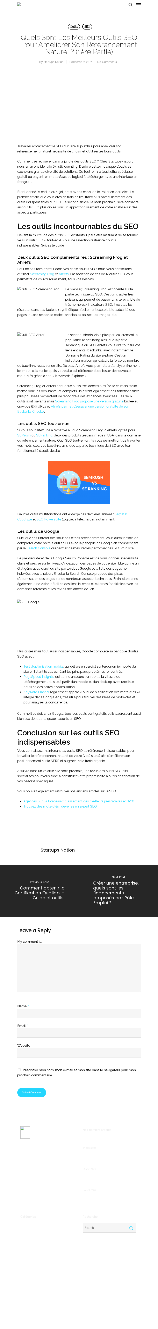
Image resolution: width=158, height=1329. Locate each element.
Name (23, 1006)
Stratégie (27, 1297)
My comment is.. (29, 942)
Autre (24, 1232)
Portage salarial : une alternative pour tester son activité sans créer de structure (109, 1160)
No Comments (107, 62)
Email (22, 1026)
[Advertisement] (79, 107)
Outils (74, 26)
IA (21, 1271)
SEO (87, 26)
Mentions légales (31, 1196)
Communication (31, 1238)
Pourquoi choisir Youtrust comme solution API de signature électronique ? (106, 1181)
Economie (27, 1252)
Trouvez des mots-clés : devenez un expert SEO (60, 806)
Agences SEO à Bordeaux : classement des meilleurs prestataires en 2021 (79, 801)
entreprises (28, 1265)
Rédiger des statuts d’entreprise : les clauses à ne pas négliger (108, 1141)
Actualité (26, 1225)
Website (23, 1045)
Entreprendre (29, 1258)
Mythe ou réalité (31, 1278)
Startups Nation (54, 62)
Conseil (25, 1245)
